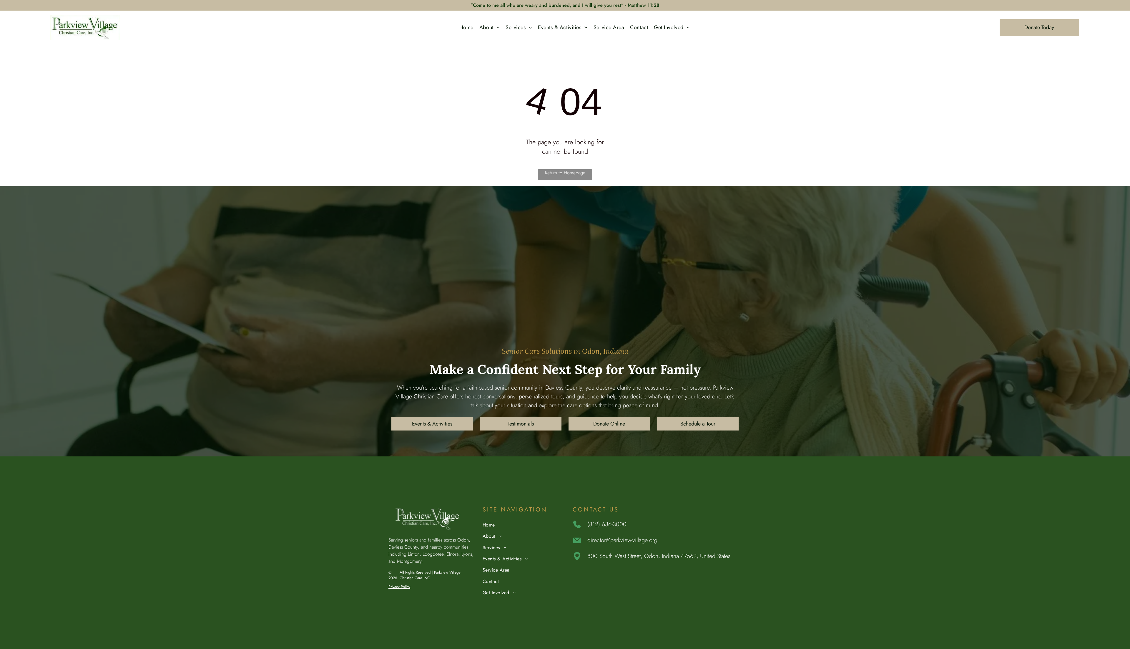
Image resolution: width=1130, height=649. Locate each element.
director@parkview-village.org (622, 540)
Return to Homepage (565, 172)
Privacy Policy (399, 587)
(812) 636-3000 (607, 524)
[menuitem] (466, 27)
